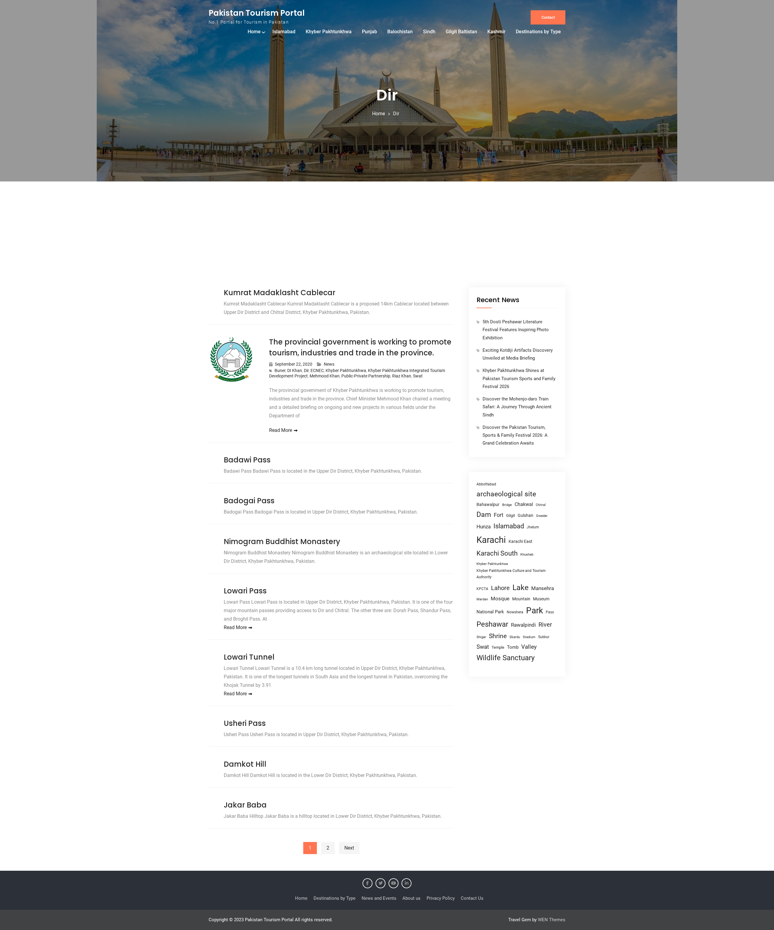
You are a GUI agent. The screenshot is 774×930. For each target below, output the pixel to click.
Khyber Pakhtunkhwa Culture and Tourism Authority (511, 574)
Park (534, 610)
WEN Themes (551, 919)
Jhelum (533, 527)
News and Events (379, 898)
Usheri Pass (245, 723)
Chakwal (524, 504)
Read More (280, 430)
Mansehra (542, 588)
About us (411, 898)
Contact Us (472, 898)
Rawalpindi (523, 625)
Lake (520, 587)
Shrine (498, 636)
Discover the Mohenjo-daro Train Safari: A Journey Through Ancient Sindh (517, 407)
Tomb (513, 647)
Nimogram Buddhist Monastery (282, 542)
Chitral (541, 505)
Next (349, 848)
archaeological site (506, 494)
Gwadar (542, 516)
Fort (498, 515)
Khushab (526, 554)
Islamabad (283, 31)
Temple (498, 647)
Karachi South (497, 553)
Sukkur (543, 637)
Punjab (369, 31)
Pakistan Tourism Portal (257, 13)
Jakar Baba (245, 805)
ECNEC (317, 370)
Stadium (529, 637)
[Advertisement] (387, 242)
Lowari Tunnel (249, 657)
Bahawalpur (487, 504)
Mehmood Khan (325, 376)
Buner (280, 370)
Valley (529, 646)
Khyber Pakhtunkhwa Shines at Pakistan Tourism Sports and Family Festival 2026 (519, 378)
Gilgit (510, 515)
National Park (490, 612)
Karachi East (520, 541)
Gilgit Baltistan (461, 31)
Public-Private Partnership (365, 376)
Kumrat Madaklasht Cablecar (279, 293)
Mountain (521, 598)
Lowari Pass (245, 591)
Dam (483, 515)
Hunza (483, 527)
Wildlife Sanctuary (505, 658)
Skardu (514, 637)
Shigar (481, 637)
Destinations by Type (538, 31)
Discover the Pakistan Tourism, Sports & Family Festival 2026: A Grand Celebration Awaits (515, 435)
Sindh (429, 31)
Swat (418, 376)
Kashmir (496, 31)
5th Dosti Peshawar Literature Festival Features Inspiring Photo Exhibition (516, 330)
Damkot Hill (245, 764)
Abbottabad (486, 484)
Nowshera (515, 612)
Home (254, 31)
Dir (306, 370)
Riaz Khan (401, 376)
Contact (548, 17)
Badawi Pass (247, 460)
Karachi (491, 540)
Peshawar (492, 624)
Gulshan (525, 515)
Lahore (500, 588)
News (329, 364)
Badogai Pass (249, 501)
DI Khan (294, 370)
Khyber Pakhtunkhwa (329, 31)
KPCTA (482, 589)
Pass (550, 612)
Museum (541, 598)
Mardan (482, 599)
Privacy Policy (441, 898)
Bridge (507, 505)
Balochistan (400, 31)
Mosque (500, 599)
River (545, 624)
